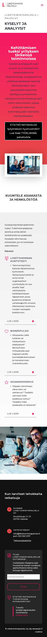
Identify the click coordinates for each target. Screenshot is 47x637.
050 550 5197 (24, 536)
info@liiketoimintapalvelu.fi (26, 534)
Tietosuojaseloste (22, 540)
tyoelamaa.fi (22, 615)
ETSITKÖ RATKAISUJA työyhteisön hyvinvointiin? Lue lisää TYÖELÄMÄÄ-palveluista (23, 131)
